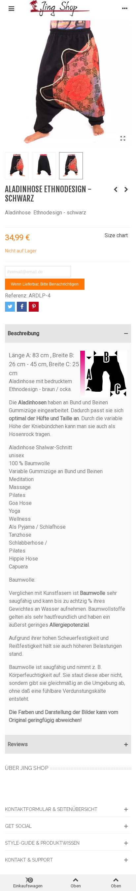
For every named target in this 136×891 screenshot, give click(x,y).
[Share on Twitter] (10, 307)
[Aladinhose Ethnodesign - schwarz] (123, 139)
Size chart (116, 235)
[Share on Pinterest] (34, 307)
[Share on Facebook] (22, 307)
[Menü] (11, 8)
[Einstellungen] (125, 8)
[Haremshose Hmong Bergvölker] (126, 190)
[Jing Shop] (68, 8)
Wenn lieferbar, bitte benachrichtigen (45, 284)
